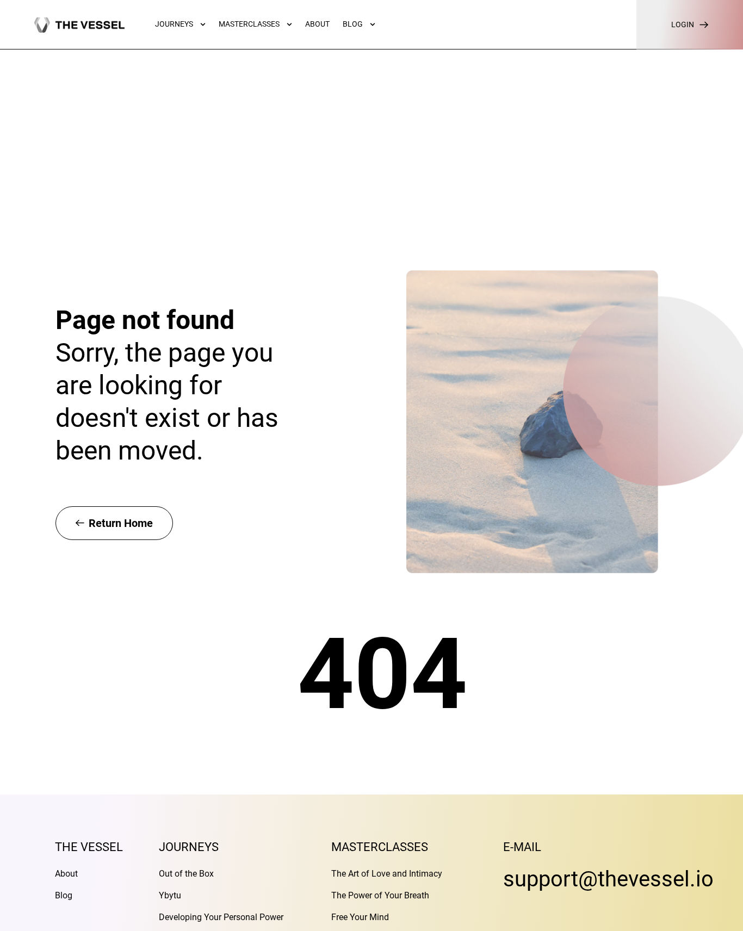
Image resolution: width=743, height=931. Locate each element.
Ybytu (170, 895)
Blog (63, 895)
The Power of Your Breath (380, 895)
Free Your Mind (360, 917)
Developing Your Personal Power (221, 917)
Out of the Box (186, 873)
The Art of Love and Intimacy (386, 873)
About (66, 873)
